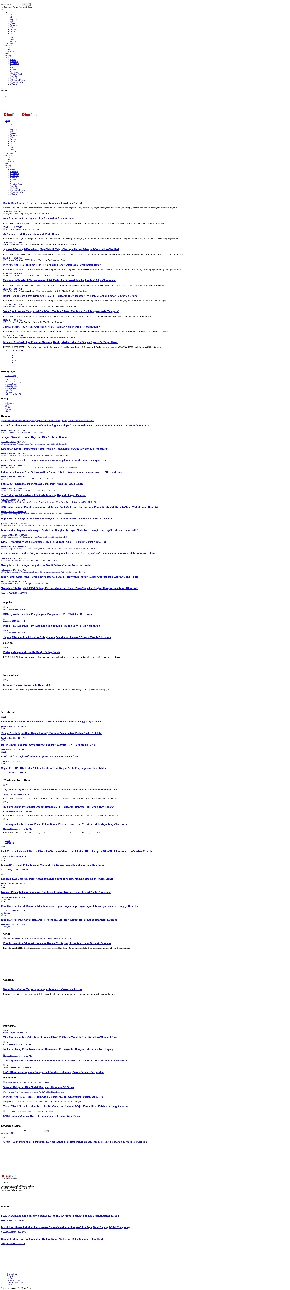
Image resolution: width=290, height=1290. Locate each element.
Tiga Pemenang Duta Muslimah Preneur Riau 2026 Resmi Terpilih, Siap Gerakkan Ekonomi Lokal (60, 789)
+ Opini (13, 60)
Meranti (13, 23)
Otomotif (8, 45)
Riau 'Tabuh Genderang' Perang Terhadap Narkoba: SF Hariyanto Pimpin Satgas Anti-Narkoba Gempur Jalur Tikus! (70, 576)
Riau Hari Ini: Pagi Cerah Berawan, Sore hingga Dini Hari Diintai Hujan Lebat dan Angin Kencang (59, 919)
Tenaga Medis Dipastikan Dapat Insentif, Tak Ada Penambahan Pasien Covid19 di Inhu (51, 733)
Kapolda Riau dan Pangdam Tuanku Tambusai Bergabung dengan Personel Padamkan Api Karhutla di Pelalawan (46, 93)
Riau (11, 17)
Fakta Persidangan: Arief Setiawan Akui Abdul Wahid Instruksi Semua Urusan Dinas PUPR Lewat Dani (61, 471)
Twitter (8, 407)
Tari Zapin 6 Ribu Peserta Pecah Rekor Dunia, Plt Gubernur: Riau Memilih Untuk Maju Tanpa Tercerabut (65, 824)
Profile (7, 47)
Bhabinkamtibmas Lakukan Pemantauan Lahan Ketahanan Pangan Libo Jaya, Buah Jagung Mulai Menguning (65, 1227)
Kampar (13, 29)
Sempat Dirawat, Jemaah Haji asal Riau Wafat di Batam (34, 437)
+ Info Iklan (14, 78)
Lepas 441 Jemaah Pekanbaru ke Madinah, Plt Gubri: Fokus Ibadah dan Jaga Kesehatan (52, 865)
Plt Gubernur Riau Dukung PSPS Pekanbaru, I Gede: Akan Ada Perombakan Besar (52, 264)
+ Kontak (13, 84)
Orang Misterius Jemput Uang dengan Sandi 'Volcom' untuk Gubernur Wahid (46, 565)
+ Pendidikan (14, 66)
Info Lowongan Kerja (13, 378)
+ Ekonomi (14, 72)
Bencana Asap (10, 388)
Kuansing (13, 31)
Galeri (3, 1137)
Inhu (11, 27)
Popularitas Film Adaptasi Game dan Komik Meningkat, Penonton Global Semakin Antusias (57, 943)
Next (14, 361)
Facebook (8, 409)
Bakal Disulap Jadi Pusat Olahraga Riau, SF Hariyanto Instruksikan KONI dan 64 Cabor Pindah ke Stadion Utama (70, 295)
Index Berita (9, 403)
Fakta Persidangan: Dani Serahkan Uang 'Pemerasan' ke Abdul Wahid (42, 483)
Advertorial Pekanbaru (13, 380)
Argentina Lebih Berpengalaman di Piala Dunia (31, 233)
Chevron (13, 15)
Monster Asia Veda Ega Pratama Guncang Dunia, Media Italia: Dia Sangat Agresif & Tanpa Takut (60, 342)
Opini (7, 54)
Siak (11, 37)
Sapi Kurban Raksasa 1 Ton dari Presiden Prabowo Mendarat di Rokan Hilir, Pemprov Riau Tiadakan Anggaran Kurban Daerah (76, 851)
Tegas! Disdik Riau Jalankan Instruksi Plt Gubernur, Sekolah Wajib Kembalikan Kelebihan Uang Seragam (65, 1106)
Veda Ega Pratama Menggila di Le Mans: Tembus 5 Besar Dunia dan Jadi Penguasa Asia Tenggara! (61, 311)
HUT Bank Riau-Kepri (13, 382)
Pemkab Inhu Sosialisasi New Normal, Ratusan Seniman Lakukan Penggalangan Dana (51, 721)
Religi (7, 49)
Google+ (8, 411)
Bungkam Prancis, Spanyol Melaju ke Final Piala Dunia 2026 (38, 218)
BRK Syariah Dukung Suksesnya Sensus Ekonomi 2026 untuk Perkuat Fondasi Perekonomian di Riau (60, 1215)
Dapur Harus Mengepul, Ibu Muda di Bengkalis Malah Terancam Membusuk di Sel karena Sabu (57, 518)
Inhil (11, 21)
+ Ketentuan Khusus (17, 80)
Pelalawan (13, 19)
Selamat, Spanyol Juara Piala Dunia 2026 (27, 684)
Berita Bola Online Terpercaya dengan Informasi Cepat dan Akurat (42, 202)
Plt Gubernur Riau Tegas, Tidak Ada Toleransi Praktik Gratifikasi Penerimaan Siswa (53, 1096)
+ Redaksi (13, 76)
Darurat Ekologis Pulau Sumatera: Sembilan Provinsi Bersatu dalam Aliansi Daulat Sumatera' (56, 892)
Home (7, 121)
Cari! (46, 1131)
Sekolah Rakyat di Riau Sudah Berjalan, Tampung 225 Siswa (38, 1087)
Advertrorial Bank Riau (13, 394)
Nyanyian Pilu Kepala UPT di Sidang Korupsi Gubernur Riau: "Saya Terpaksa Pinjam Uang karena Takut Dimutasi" (69, 588)
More (7, 168)
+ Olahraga (14, 62)
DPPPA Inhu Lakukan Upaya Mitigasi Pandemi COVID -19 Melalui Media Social (48, 744)
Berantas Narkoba (11, 384)
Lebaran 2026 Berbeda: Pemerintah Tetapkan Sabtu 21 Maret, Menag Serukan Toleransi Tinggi (57, 878)
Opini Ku (8, 390)
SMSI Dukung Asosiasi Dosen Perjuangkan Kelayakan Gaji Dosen (41, 1115)
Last (13, 363)
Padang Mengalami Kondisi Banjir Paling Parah (31, 652)
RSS (7, 405)
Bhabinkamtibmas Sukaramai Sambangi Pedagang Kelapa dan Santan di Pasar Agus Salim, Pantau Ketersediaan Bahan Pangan (75, 425)
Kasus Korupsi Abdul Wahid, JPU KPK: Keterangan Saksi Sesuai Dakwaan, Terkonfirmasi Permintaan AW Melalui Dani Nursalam (78, 553)
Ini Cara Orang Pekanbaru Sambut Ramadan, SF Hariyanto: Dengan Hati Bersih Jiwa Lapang (58, 806)
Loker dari (7, 1133)
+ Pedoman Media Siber (18, 82)
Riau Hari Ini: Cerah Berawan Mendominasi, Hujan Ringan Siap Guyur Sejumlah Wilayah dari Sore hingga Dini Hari (70, 906)
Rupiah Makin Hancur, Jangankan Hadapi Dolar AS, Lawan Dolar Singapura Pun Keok (52, 1238)
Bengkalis (13, 25)
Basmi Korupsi (10, 376)
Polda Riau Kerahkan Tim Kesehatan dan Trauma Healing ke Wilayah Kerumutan (51, 625)
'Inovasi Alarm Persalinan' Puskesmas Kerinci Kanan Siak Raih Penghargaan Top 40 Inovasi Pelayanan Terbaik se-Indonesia (74, 1141)
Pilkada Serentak (11, 386)
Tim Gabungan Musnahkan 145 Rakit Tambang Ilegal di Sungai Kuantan (43, 495)
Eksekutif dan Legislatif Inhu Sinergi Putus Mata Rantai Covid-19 (39, 756)
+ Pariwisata (14, 64)
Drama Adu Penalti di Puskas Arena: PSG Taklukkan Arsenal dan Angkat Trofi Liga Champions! (59, 280)
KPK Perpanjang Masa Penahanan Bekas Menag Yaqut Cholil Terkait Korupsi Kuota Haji (54, 541)
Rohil (12, 35)
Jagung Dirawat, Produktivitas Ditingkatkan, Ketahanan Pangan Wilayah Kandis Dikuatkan (57, 637)
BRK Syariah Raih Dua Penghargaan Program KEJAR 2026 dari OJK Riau (47, 614)
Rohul (12, 33)
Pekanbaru (14, 41)
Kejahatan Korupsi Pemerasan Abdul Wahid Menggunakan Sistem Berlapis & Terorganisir (54, 448)
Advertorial (9, 43)
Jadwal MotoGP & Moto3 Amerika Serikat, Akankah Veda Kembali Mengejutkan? (51, 326)
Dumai (12, 39)
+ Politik (13, 70)
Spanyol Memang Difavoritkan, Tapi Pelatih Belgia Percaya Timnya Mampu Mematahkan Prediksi (61, 249)
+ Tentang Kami (16, 74)
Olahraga (8, 56)
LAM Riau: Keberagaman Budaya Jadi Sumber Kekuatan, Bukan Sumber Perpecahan (53, 1072)
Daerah (8, 123)
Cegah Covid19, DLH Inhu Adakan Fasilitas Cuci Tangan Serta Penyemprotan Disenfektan (54, 768)
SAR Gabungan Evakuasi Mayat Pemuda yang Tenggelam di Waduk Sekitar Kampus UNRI (54, 460)
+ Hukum (13, 68)
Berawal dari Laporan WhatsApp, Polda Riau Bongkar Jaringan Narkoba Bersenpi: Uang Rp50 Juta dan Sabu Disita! (69, 530)
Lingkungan (9, 51)
